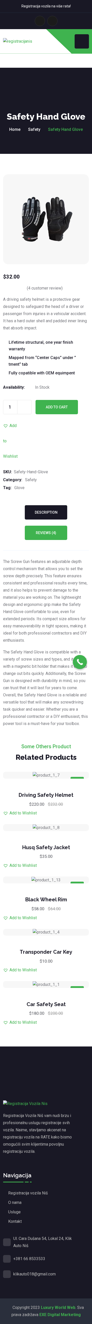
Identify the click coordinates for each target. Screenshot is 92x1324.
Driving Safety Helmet (46, 795)
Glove (19, 487)
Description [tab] (46, 512)
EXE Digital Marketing (60, 1314)
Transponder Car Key (46, 952)
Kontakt (15, 1221)
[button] (10, 425)
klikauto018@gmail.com (34, 1274)
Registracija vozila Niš (28, 1193)
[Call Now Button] (80, 662)
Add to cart (57, 407)
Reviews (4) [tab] (46, 533)
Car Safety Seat (46, 1004)
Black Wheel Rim (46, 899)
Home (14, 129)
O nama (14, 1202)
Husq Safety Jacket (46, 847)
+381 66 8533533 (29, 1258)
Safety (34, 129)
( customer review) (45, 288)
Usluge (14, 1212)
